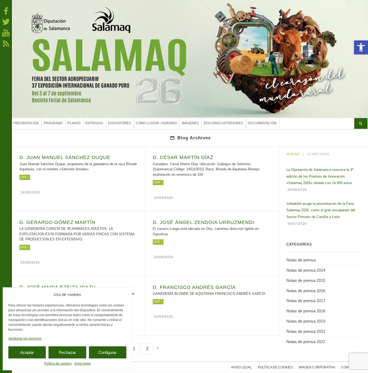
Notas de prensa (300, 260)
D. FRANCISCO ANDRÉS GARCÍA (194, 287)
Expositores (119, 123)
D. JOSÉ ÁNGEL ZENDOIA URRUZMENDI (203, 222)
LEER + (24, 177)
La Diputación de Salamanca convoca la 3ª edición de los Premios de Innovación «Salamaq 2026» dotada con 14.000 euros (319, 176)
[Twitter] (6, 21)
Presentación (26, 123)
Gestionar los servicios (24, 338)
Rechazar (67, 352)
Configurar (107, 352)
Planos (74, 123)
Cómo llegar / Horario (156, 123)
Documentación (262, 123)
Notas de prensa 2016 (305, 290)
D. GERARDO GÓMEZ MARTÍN (57, 222)
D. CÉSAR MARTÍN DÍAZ (183, 157)
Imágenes (190, 123)
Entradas (94, 123)
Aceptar (27, 352)
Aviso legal (82, 363)
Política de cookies (58, 363)
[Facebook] (6, 11)
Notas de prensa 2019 (305, 321)
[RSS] (6, 43)
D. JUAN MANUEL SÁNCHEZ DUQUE (64, 157)
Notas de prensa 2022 (305, 341)
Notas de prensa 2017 (305, 300)
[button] (361, 47)
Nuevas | (295, 154)
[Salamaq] (190, 58)
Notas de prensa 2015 (305, 280)
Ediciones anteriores (223, 123)
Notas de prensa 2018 (305, 311)
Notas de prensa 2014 (305, 270)
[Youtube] (6, 32)
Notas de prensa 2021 (305, 331)
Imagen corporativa (317, 367)
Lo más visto (318, 154)
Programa (53, 123)
